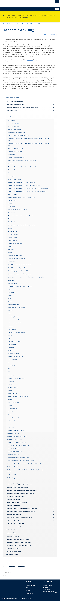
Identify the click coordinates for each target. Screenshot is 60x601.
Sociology (10, 399)
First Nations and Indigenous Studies (18, 268)
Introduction (10, 114)
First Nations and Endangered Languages (19, 265)
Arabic (10, 203)
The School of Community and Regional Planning (20, 493)
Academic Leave (12, 173)
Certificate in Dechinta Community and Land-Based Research (24, 463)
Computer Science (13, 237)
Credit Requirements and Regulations (18, 135)
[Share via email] (48, 34)
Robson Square (46, 589)
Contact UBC (29, 584)
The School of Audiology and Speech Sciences (19, 484)
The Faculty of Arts (26, 23)
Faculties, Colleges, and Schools (13, 23)
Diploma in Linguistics (13, 454)
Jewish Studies (12, 329)
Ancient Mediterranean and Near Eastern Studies (21, 197)
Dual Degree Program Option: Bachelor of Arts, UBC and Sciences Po (27, 191)
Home (4, 23)
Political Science (12, 372)
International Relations (14, 320)
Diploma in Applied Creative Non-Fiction (18, 445)
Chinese (10, 228)
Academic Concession (14, 170)
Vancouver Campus (47, 584)
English (10, 252)
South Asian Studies (13, 402)
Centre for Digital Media (48, 591)
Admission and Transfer (15, 129)
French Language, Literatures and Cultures (20, 271)
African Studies (12, 194)
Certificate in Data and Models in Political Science (20, 460)
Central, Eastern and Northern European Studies (21, 225)
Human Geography (13, 304)
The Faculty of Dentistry (13, 499)
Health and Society (13, 292)
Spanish (10, 405)
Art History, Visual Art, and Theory (17, 209)
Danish (10, 246)
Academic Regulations (14, 126)
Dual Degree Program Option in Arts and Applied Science (24, 185)
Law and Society (12, 344)
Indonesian (11, 310)
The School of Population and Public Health (18, 542)
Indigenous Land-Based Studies (17, 307)
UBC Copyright (22, 598)
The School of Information (13, 514)
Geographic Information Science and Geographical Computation (26, 277)
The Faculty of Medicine (13, 530)
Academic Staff (11, 481)
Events (27, 588)
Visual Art (11, 427)
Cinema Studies (12, 231)
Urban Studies (12, 421)
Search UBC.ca (29, 593)
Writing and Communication (16, 430)
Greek (9, 289)
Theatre (10, 415)
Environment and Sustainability (16, 258)
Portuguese (11, 375)
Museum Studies (12, 359)
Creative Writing (12, 240)
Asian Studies (12, 219)
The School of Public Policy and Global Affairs (19, 545)
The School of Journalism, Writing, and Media (19, 517)
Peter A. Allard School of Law (14, 527)
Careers (28, 590)
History (10, 301)
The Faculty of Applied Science (15, 104)
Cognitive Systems (13, 234)
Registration (11, 154)
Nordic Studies (12, 366)
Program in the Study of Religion (17, 378)
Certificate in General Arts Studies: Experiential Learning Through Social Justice (27, 471)
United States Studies (14, 418)
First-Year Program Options (15, 148)
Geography (11, 280)
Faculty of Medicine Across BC (50, 592)
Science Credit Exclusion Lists (16, 157)
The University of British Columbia (21, 3)
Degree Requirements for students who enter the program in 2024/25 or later (28, 144)
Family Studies (12, 261)
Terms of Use (14, 598)
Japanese (10, 326)
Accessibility (28, 598)
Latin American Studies (14, 341)
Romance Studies (13, 387)
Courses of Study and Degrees (14, 101)
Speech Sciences (12, 408)
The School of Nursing (12, 536)
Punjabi (10, 384)
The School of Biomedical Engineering (17, 487)
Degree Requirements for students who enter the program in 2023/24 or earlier (28, 139)
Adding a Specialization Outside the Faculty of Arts (22, 160)
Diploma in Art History (13, 448)
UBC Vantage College (12, 554)
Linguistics (11, 347)
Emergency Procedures (6, 598)
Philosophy (11, 369)
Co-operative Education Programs (16, 442)
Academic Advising (13, 123)
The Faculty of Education (13, 505)
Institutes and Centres (13, 475)
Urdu (9, 424)
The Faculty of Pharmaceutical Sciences (17, 539)
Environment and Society (15, 255)
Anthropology (12, 200)
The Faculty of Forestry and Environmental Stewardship (22, 508)
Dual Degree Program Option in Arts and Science (21, 182)
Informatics (11, 313)
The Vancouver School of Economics (16, 502)
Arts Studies (11, 212)
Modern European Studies (15, 356)
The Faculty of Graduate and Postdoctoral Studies (20, 511)
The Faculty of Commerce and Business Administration (22, 490)
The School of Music (11, 533)
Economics (11, 249)
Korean (10, 335)
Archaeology (11, 206)
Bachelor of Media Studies (14, 439)
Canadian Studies (13, 222)
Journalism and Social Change (16, 332)
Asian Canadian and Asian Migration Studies (20, 216)
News (27, 587)
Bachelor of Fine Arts (13, 433)
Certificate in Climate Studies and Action (18, 457)
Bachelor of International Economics (17, 436)
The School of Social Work (13, 551)
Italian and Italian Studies (15, 323)
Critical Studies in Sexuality (15, 243)
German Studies (12, 283)
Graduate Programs (12, 478)
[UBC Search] (57, 1)
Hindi (9, 298)
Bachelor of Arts (34, 23)
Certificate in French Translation (16, 467)
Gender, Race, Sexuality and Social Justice (19, 274)
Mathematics (11, 350)
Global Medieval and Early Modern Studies (20, 286)
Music (9, 362)
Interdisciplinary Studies (15, 317)
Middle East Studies (13, 353)
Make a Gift (28, 592)
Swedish (10, 411)
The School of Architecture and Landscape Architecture (22, 107)
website (29, 60)
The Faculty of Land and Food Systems (17, 524)
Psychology (11, 381)
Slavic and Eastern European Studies (18, 396)
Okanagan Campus (47, 585)
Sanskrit (10, 390)
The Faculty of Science (12, 548)
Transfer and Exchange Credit (16, 132)
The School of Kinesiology (13, 520)
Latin (9, 338)
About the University (30, 585)
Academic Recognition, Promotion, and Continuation (22, 167)
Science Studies (12, 393)
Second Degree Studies (14, 179)
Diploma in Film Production (14, 451)
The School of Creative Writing (15, 496)
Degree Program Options (15, 151)
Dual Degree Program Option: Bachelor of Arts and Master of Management (29, 188)
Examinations (12, 163)
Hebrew (10, 295)
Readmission (11, 176)
